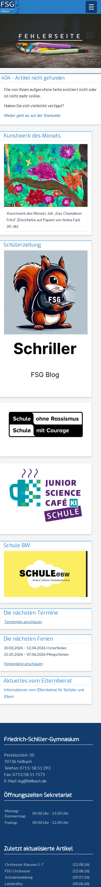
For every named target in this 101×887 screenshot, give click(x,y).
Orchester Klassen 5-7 (24, 864)
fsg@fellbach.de (32, 781)
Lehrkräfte (14, 883)
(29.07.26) (81, 877)
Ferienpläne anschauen (23, 663)
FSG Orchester (17, 871)
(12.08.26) (81, 864)
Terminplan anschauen (23, 621)
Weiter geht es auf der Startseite (32, 115)
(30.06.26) (81, 883)
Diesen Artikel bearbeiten (49, 834)
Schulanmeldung (19, 877)
